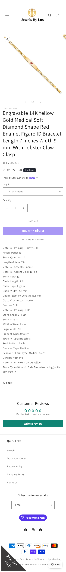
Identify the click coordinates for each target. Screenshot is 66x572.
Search (11, 450)
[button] (7, 15)
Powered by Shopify (35, 559)
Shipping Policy (15, 474)
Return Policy (14, 466)
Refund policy (54, 559)
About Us (12, 482)
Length (6, 184)
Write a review (33, 424)
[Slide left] (25, 102)
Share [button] (9, 382)
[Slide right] (41, 102)
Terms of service (31, 564)
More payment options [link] (33, 239)
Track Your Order (16, 458)
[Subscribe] (50, 505)
